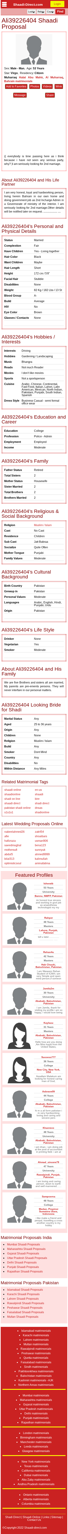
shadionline (42, 812)
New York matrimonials (36, 1461)
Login (57, 3)
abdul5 (8, 854)
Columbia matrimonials (36, 1503)
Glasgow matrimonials (36, 1451)
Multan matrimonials (36, 1344)
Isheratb (48, 883)
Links (46, 1517)
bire (37, 798)
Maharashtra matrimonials (36, 1399)
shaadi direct (12, 803)
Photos (34, 86)
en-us (38, 789)
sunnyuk (40, 849)
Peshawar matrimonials (36, 1353)
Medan (43, 1209)
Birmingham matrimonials (36, 1437)
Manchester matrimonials (35, 1442)
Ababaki (40, 1001)
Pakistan (57, 896)
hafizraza (10, 840)
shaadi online (12, 789)
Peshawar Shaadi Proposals (25, 1307)
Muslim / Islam (43, 525)
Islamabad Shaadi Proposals (25, 1289)
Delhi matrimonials (36, 1413)
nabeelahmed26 (14, 831)
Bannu (39, 896)
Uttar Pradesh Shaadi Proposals (27, 1257)
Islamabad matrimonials (36, 1330)
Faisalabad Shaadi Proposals (25, 1312)
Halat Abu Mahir (31, 77)
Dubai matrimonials (36, 1475)
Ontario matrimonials (36, 1494)
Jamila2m (48, 988)
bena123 (40, 845)
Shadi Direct (13, 1517)
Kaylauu (48, 1022)
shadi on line (12, 798)
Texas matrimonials (36, 1466)
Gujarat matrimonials (36, 1404)
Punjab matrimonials (36, 1417)
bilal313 (9, 858)
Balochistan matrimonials (36, 1375)
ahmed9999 (42, 854)
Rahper (48, 917)
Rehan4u (48, 952)
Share (50, 95)
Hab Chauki (48, 964)
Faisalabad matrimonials (36, 1362)
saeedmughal (12, 845)
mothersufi (10, 849)
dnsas (38, 807)
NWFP (47, 896)
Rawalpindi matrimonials (36, 1348)
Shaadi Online (31, 1517)
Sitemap (56, 1517)
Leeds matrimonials (36, 1446)
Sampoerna (48, 1196)
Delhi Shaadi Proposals (22, 1262)
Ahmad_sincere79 (48, 1162)
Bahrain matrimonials (18, 81)
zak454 (39, 831)
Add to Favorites (16, 86)
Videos (47, 86)
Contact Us (34, 1519)
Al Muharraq (54, 77)
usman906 (41, 840)
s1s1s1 (8, 812)
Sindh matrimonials (36, 1366)
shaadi (39, 794)
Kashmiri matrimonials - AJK (35, 1380)
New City (42, 1069)
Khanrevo (48, 1127)
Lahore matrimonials (36, 1339)
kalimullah (41, 858)
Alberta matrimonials (36, 1499)
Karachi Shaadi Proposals (23, 1294)
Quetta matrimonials (36, 1357)
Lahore (43, 930)
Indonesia (48, 1213)
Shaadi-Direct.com (28, 4)
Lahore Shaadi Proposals (23, 1298)
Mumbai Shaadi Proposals (23, 1244)
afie (6, 836)
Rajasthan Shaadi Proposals (25, 1271)
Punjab (53, 930)
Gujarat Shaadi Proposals (23, 1253)
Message (20, 95)
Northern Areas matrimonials (36, 1384)
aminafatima (42, 863)
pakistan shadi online (17, 807)
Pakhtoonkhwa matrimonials (36, 1371)
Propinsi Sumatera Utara (48, 1210)
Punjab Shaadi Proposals (23, 1267)
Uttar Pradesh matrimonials (36, 1408)
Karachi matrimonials (36, 1335)
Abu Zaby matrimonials (36, 1479)
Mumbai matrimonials (36, 1395)
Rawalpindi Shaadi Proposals (25, 1303)
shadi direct (42, 803)
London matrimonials (36, 1433)
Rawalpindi (43, 1174)
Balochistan (43, 967)
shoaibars (41, 836)
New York (53, 1069)
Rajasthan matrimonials (36, 1422)
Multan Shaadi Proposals (22, 1316)
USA (48, 1072)
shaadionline (12, 794)
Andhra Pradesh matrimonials (36, 1484)
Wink (59, 86)
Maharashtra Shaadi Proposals (26, 1248)
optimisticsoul (12, 863)
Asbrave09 (48, 1091)
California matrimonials (36, 1470)
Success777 (48, 1057)
